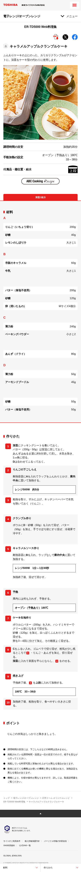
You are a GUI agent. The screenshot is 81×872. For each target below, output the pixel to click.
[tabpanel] (40, 312)
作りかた (48, 867)
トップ (6, 798)
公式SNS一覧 (25, 845)
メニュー (72, 16)
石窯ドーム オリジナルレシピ (56, 798)
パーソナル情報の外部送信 (55, 841)
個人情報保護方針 (32, 841)
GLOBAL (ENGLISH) (12, 856)
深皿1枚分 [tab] (40, 197)
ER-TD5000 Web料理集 (14, 801)
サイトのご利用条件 (11, 841)
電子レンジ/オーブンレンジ (26, 798)
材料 (5, 867)
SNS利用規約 (9, 845)
